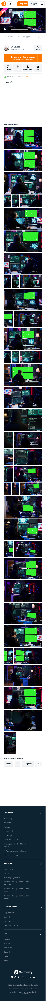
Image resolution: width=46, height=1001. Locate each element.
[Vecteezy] (3, 3)
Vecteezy (7, 964)
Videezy (7, 968)
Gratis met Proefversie (23, 58)
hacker (8, 905)
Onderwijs (8, 976)
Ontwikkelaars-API (11, 981)
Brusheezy (8, 959)
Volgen (37, 49)
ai (17, 905)
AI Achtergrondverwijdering (15, 992)
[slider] (19, 29)
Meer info (9, 81)
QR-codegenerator (11, 996)
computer (27, 905)
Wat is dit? (25, 77)
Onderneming (9, 972)
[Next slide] (36, 905)
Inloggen (34, 4)
